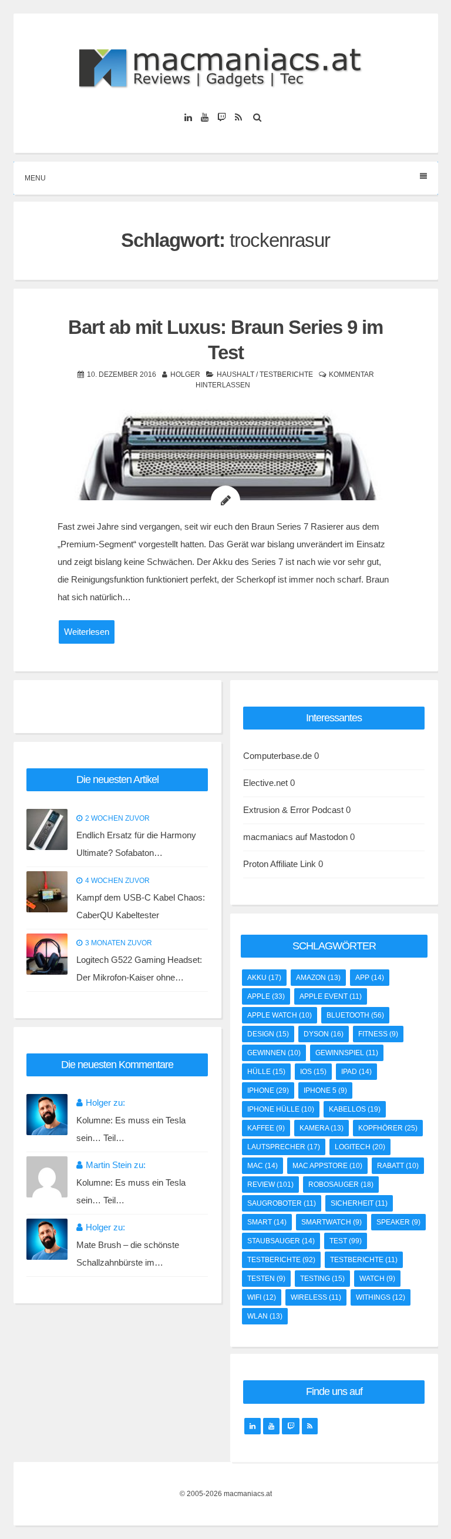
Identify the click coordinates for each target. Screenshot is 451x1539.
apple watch (279, 1015)
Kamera (321, 1128)
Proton (255, 864)
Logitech (360, 1147)
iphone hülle (280, 1109)
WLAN (264, 1316)
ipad (356, 1072)
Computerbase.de (277, 756)
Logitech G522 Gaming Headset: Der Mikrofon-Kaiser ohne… (139, 968)
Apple (266, 996)
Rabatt (398, 1166)
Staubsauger (281, 1241)
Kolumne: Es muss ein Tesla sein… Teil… (131, 1129)
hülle (266, 1072)
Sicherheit (359, 1203)
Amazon (318, 977)
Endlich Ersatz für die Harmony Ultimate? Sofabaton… (136, 844)
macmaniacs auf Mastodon (295, 837)
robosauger (340, 1184)
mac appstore (327, 1166)
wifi (261, 1297)
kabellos (355, 1109)
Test (345, 1241)
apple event (330, 996)
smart (267, 1222)
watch (377, 1278)
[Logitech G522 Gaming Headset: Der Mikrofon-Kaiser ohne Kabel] (47, 954)
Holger (185, 374)
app (369, 977)
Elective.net (265, 783)
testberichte (281, 1260)
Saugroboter (281, 1203)
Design (268, 1034)
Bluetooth (355, 1015)
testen (266, 1278)
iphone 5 (325, 1090)
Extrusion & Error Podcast (293, 810)
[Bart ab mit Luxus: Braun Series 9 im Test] (226, 467)
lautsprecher (283, 1147)
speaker (398, 1222)
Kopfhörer (388, 1128)
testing (322, 1278)
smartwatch (331, 1222)
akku (264, 977)
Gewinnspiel (346, 1053)
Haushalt (235, 374)
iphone (268, 1090)
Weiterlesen (86, 632)
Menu (35, 178)
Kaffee (266, 1128)
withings (380, 1297)
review (270, 1184)
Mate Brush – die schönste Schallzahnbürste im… (127, 1253)
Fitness (378, 1034)
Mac (262, 1166)
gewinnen (274, 1053)
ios (313, 1072)
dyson (324, 1034)
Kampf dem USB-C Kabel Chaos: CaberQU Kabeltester (140, 906)
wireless (316, 1297)
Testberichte (286, 374)
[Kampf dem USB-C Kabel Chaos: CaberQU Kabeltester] (47, 891)
